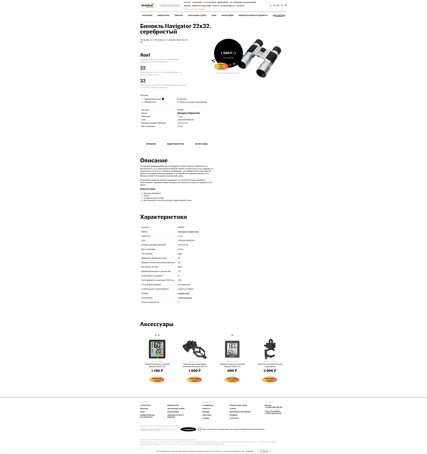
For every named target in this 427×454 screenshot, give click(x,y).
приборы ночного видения (175, 416)
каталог (187, 2)
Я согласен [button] (264, 451)
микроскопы (163, 15)
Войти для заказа (221, 66)
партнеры (206, 415)
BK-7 (180, 266)
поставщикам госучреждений (243, 2)
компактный (183, 293)
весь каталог (279, 15)
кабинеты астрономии (201, 6)
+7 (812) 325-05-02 (273, 413)
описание (151, 143)
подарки (234, 415)
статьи (233, 408)
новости (216, 6)
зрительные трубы (197, 15)
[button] (270, 5)
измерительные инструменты (253, 15)
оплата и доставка (238, 405)
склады (205, 418)
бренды (187, 6)
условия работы (228, 6)
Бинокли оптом (162, 22)
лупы (213, 15)
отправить (188, 429)
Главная (143, 22)
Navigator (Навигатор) (188, 113)
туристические (185, 297)
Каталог (151, 22)
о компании (197, 2)
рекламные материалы (240, 412)
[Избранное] (274, 5)
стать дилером (209, 2)
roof (180, 253)
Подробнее (249, 451)
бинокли (179, 15)
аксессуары (201, 143)
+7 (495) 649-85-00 (273, 407)
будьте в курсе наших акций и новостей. (159, 426)
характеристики (175, 143)
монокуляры (227, 15)
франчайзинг (223, 2)
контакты (240, 6)
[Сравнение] (277, 5)
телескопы (147, 15)
